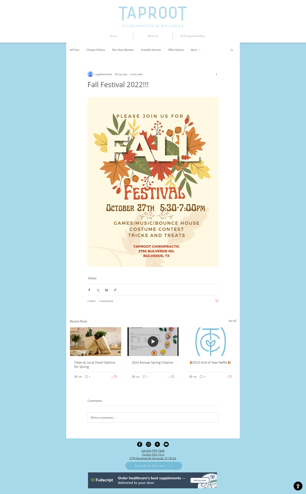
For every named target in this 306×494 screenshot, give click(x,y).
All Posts (74, 49)
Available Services (151, 49)
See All (232, 320)
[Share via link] (115, 290)
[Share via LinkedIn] (106, 290)
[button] (152, 36)
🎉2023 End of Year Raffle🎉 (210, 362)
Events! (92, 278)
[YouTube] (166, 444)
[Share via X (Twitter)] (98, 290)
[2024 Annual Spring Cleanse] (153, 341)
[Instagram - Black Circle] (148, 444)
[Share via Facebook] (89, 290)
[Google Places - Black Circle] (157, 444)
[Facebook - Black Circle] (139, 444)
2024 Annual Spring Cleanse (152, 362)
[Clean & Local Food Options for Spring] (95, 341)
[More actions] (216, 74)
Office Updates (176, 49)
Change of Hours (95, 49)
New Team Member (123, 49)
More (194, 49)
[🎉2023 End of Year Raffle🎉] (210, 341)
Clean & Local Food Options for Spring (94, 364)
